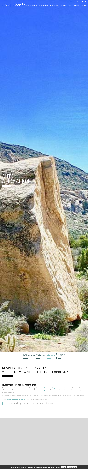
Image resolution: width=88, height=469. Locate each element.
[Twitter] (83, 1)
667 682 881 (73, 1)
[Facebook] (80, 1)
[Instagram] (85, 1)
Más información (72, 467)
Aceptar (63, 467)
